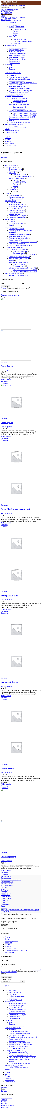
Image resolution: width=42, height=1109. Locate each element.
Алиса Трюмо (7, 366)
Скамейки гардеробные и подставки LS (23, 83)
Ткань (3, 906)
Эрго (15, 25)
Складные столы (15, 195)
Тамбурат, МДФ (6, 911)
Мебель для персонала (16, 27)
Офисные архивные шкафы (18, 77)
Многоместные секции (17, 57)
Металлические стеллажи (14, 273)
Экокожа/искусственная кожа (11, 880)
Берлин (15, 33)
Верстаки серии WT (20, 101)
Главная (4, 288)
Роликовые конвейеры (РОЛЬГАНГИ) (22, 117)
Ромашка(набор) (8, 857)
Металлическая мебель (13, 227)
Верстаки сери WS (19, 107)
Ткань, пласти (6, 897)
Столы (7, 193)
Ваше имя (5, 960)
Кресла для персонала (16, 50)
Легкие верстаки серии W (18, 98)
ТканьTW (4, 891)
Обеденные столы (15, 199)
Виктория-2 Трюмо (9, 682)
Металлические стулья (17, 55)
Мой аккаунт (9, 952)
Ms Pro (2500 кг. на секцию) (18, 127)
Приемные (12, 22)
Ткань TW (4, 900)
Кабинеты (12, 37)
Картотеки (12, 75)
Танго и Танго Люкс (24, 42)
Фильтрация (5, 286)
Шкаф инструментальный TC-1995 (25, 115)
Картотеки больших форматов (19, 88)
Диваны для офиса (15, 43)
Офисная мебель (10, 167)
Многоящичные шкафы (17, 86)
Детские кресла (14, 63)
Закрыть (4, 157)
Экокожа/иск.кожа (7, 882)
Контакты (8, 943)
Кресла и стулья (10, 201)
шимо (3, 889)
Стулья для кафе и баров (17, 59)
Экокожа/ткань (6, 876)
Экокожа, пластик (7, 883)
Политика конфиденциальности (16, 950)
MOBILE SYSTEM (19, 29)
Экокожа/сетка (6, 878)
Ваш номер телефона (9, 964)
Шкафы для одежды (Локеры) (19, 79)
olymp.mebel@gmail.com (9, 2)
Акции (7, 944)
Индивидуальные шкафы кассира (20, 90)
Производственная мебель (14, 247)
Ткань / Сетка (5, 904)
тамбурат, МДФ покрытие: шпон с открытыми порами (20, 910)
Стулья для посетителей (17, 53)
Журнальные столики (16, 71)
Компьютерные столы (16, 197)
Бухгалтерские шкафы (16, 81)
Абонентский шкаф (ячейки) (19, 92)
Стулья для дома (14, 61)
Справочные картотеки (17, 94)
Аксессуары (9, 219)
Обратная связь (10, 948)
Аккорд (15, 31)
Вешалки (12, 69)
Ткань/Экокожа (6, 893)
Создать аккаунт (6, 1098)
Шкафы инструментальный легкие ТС (22, 111)
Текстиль (4, 908)
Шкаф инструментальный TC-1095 (25, 113)
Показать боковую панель (10, 295)
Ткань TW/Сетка (6, 898)
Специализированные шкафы (19, 122)
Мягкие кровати (10, 165)
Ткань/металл (5, 895)
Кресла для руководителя (18, 48)
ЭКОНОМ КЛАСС (19, 39)
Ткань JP (4, 902)
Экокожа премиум (7, 885)
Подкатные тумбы (15, 84)
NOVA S (16, 180)
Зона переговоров (15, 20)
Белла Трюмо (7, 423)
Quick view (4, 383)
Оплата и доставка (11, 941)
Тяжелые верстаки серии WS (19, 104)
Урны (11, 67)
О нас (7, 939)
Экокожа (4, 887)
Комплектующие (19, 103)
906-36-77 (4, 3)
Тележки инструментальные (19, 119)
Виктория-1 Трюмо (9, 595)
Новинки (8, 946)
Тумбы (11, 121)
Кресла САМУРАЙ (15, 51)
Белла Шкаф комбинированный (15, 509)
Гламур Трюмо (7, 768)
